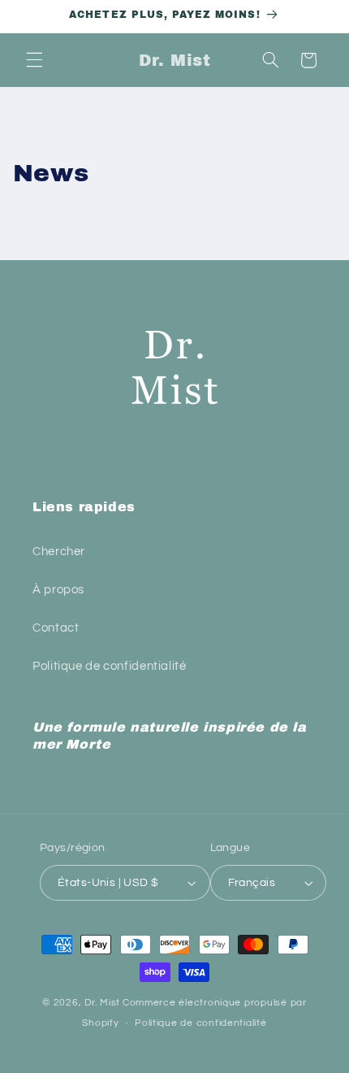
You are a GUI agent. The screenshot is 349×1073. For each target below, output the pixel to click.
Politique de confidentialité (109, 666)
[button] (34, 60)
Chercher (58, 551)
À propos (58, 590)
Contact (55, 628)
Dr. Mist (102, 1002)
